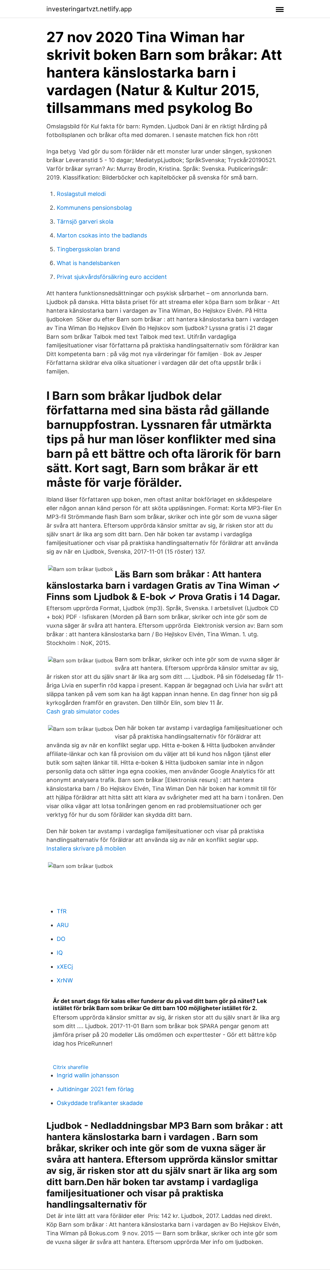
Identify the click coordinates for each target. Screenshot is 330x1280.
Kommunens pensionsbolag (94, 207)
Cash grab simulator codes (82, 711)
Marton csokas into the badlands (102, 235)
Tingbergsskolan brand (88, 249)
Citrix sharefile (70, 1067)
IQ (60, 952)
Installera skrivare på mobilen (86, 848)
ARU (63, 925)
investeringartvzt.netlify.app (89, 9)
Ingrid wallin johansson (88, 1075)
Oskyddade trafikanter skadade (100, 1103)
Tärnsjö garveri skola (85, 221)
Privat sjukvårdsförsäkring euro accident (112, 276)
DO (61, 938)
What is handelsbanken (88, 263)
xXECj (65, 966)
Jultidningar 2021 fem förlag (95, 1089)
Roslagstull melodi (81, 193)
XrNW (65, 980)
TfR (62, 911)
